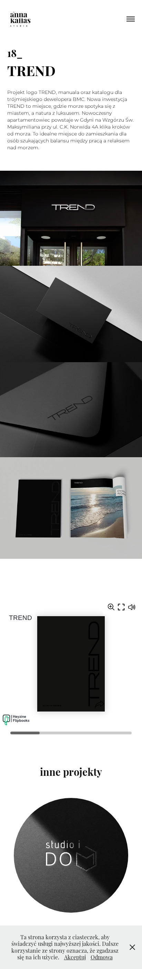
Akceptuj (75, 957)
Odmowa (102, 957)
